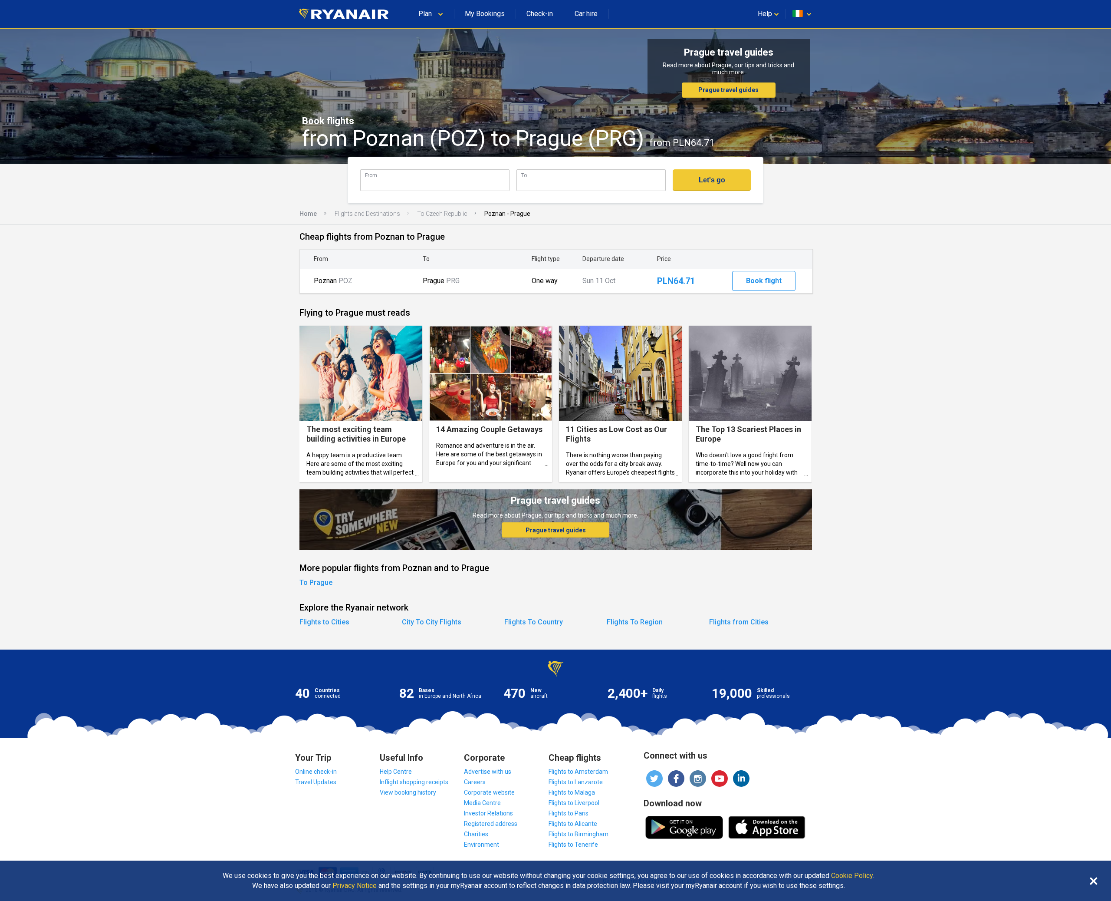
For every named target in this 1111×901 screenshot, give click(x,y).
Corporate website (489, 792)
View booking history (408, 792)
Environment (481, 844)
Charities (476, 834)
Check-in (539, 14)
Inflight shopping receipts (414, 782)
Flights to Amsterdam (578, 771)
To (524, 175)
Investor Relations (488, 813)
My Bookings (485, 14)
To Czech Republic (442, 213)
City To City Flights (431, 622)
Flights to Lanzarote (576, 782)
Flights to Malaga (572, 792)
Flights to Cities (324, 622)
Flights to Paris (568, 813)
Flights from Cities (739, 622)
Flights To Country (533, 622)
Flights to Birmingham (578, 834)
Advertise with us (487, 771)
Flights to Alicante (573, 823)
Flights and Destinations (367, 213)
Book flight (764, 281)
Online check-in (316, 771)
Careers (475, 782)
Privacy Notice (354, 886)
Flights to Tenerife (573, 844)
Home (308, 213)
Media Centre (482, 802)
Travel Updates (315, 782)
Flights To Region (635, 622)
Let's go (712, 180)
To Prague (315, 582)
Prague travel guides (728, 89)
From (371, 175)
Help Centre (396, 771)
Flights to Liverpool (574, 802)
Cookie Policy (852, 876)
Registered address (490, 823)
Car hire (586, 14)
